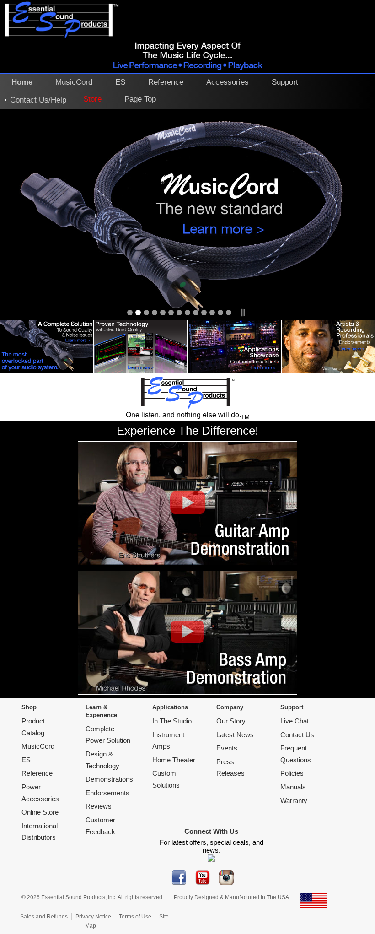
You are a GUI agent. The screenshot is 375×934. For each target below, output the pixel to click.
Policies (292, 773)
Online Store (40, 812)
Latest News (235, 735)
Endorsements (107, 793)
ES (120, 81)
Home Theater (173, 760)
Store (92, 98)
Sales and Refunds (44, 916)
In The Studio (172, 721)
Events (226, 748)
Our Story (231, 721)
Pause (242, 312)
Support (285, 81)
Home (21, 81)
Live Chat (294, 721)
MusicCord (73, 81)
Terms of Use (135, 916)
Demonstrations (109, 779)
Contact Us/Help (38, 99)
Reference (165, 81)
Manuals (293, 787)
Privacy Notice (93, 916)
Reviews (99, 806)
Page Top (140, 98)
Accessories (227, 81)
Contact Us (297, 735)
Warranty (293, 800)
